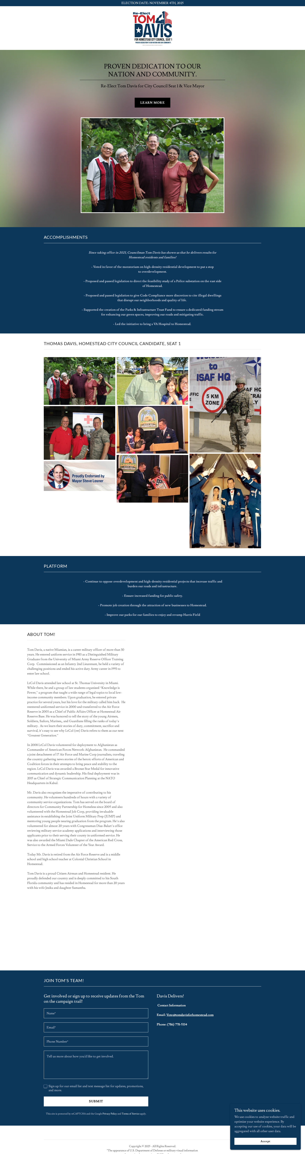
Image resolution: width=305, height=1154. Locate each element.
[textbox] (96, 1013)
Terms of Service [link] (130, 1113)
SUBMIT (96, 1101)
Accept (265, 1141)
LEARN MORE (152, 103)
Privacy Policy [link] (110, 1113)
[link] (152, 27)
